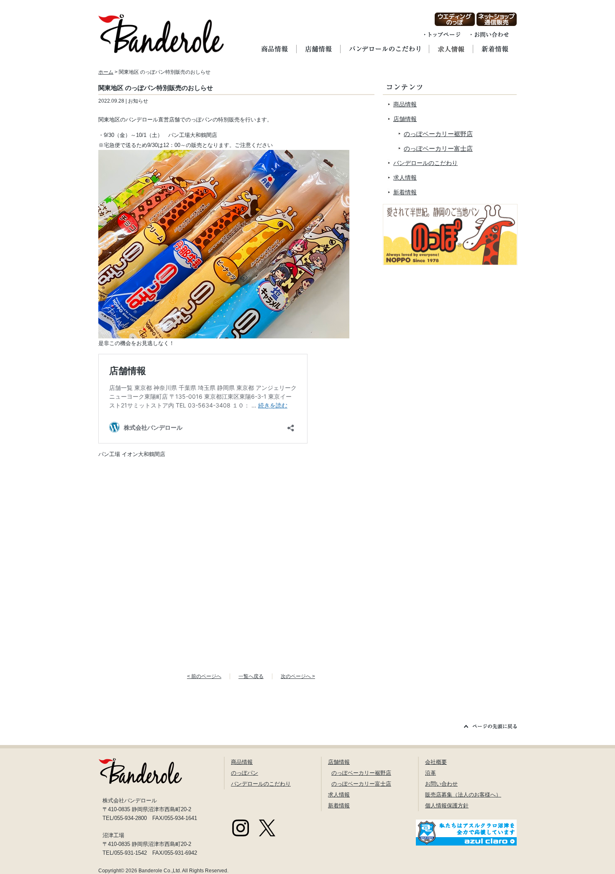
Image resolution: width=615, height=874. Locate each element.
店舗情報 (405, 119)
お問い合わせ (441, 784)
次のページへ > (298, 676)
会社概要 (436, 762)
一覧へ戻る (251, 676)
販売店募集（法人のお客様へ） (463, 794)
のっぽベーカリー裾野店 (438, 133)
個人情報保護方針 (447, 805)
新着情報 (405, 192)
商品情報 (405, 104)
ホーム (105, 72)
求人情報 (405, 177)
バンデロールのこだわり (425, 163)
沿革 (430, 773)
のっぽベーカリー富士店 (438, 148)
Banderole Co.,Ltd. (159, 871)
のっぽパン (244, 773)
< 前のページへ (204, 676)
